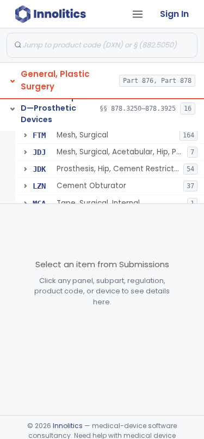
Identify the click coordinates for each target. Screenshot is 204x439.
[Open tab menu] (137, 14)
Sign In (174, 14)
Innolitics (68, 425)
